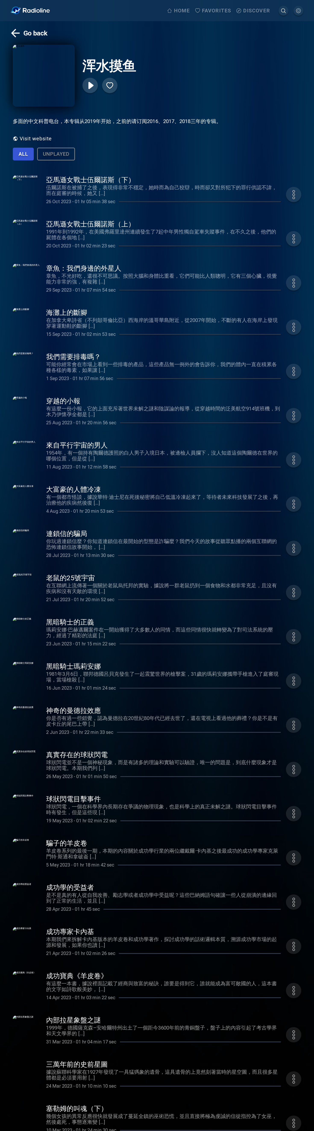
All (23, 154)
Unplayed (56, 154)
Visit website (36, 139)
